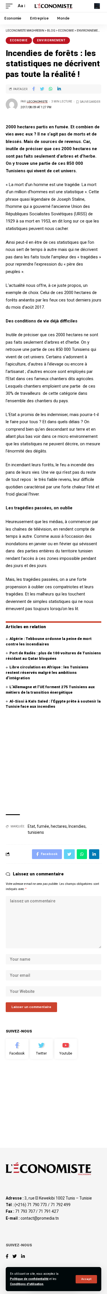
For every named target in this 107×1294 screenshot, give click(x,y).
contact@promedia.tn (40, 1218)
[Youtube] (66, 1049)
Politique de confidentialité (29, 1279)
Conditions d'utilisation (26, 1284)
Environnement (51, 40)
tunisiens (36, 832)
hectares (59, 826)
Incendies (77, 826)
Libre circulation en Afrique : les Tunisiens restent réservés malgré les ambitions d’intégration (47, 672)
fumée (43, 826)
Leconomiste (37, 101)
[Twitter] (41, 1049)
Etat (31, 826)
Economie (19, 40)
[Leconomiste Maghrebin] (54, 6)
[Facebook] (17, 1049)
